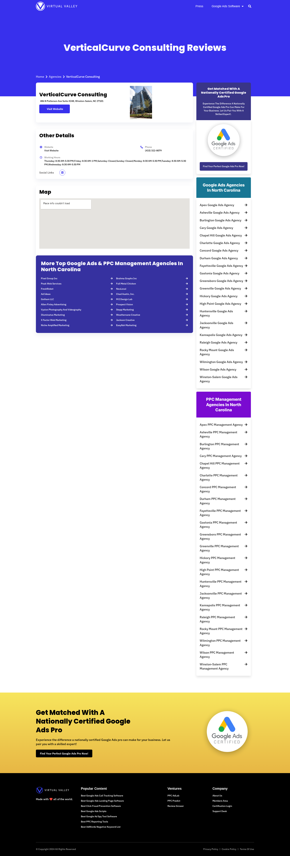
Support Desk (219, 811)
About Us (217, 795)
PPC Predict (173, 800)
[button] (249, 6)
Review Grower (175, 806)
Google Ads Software (226, 6)
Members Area (220, 800)
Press (199, 6)
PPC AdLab (173, 795)
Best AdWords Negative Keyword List (100, 826)
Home (40, 77)
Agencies (55, 77)
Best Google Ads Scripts (93, 811)
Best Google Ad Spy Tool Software (99, 816)
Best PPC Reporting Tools (94, 821)
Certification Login (222, 806)
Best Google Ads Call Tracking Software (102, 795)
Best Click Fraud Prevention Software (101, 806)
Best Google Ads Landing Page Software (102, 800)
